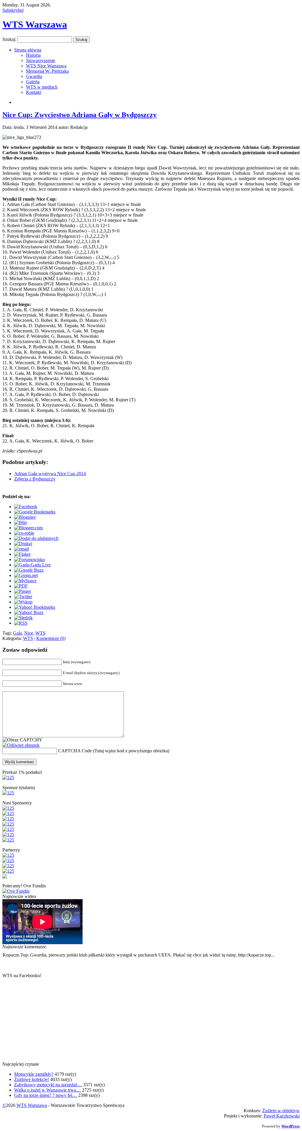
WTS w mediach (42, 86)
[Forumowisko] (29, 559)
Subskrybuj (13, 10)
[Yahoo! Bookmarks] (34, 607)
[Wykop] (23, 601)
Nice (28, 633)
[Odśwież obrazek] (21, 745)
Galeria (33, 81)
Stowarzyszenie (40, 60)
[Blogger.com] (28, 527)
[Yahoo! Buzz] (28, 612)
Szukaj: (9, 39)
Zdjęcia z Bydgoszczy (34, 478)
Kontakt (33, 92)
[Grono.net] (26, 575)
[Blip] (20, 522)
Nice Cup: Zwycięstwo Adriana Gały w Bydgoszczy (79, 115)
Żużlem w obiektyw (281, 1110)
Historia (33, 55)
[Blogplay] (25, 517)
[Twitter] (23, 596)
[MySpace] (25, 580)
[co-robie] (24, 532)
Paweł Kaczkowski (282, 1115)
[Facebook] (25, 506)
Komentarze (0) (50, 638)
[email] (21, 548)
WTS (40, 633)
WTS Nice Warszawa (46, 65)
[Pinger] (22, 591)
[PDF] (21, 585)
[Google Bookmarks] (34, 511)
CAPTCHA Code (75, 750)
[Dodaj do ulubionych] (36, 538)
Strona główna (27, 49)
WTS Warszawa (34, 24)
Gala (17, 633)
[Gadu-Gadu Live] (32, 564)
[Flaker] (22, 554)
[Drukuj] (23, 543)
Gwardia (34, 76)
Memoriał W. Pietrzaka (47, 71)
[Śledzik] (23, 617)
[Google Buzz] (29, 570)
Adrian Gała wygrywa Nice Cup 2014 (50, 473)
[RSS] (20, 623)
